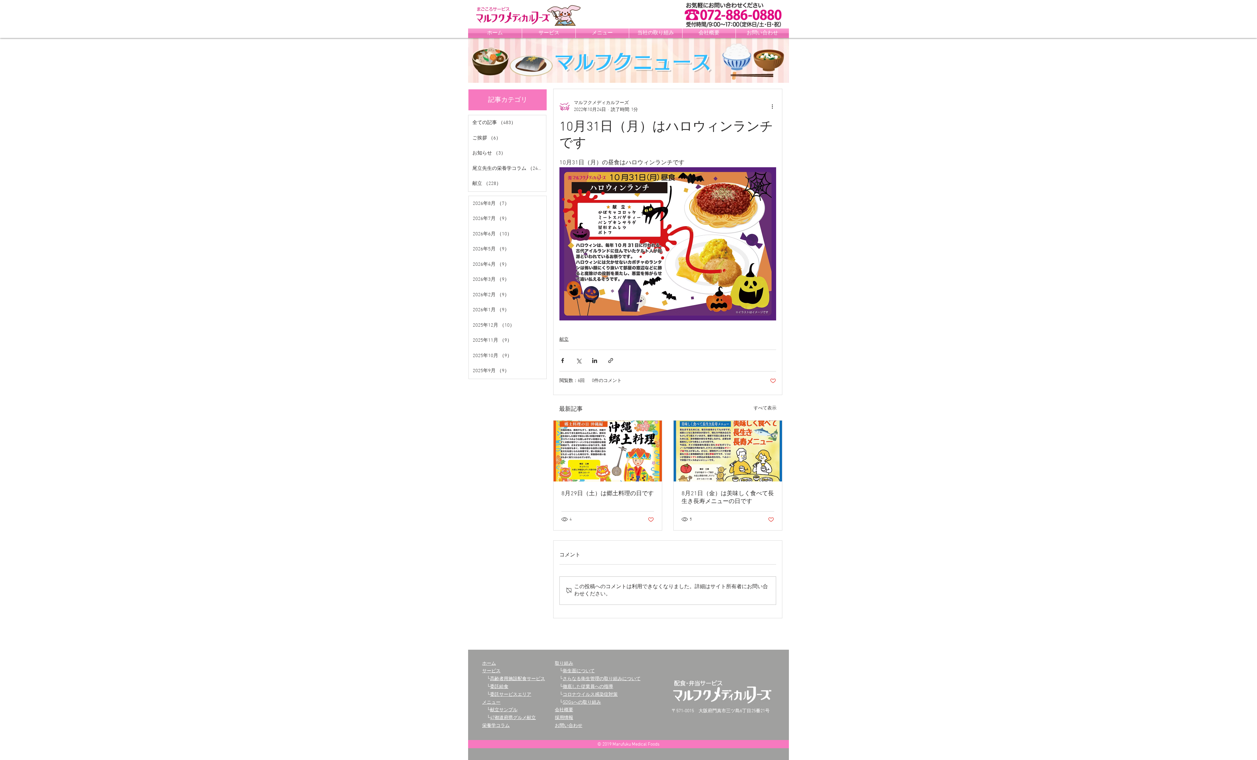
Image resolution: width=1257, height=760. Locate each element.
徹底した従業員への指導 (588, 687)
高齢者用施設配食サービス (517, 679)
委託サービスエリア (510, 694)
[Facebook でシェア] (562, 360)
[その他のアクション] (772, 106)
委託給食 (499, 687)
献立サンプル (504, 710)
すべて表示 (765, 408)
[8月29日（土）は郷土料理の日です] (608, 451)
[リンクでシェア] (611, 360)
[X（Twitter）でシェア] (578, 360)
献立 (564, 339)
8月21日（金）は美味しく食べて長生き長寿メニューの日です (728, 497)
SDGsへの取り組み (582, 702)
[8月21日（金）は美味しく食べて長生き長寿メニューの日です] (728, 451)
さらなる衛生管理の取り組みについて (602, 679)
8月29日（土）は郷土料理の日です (607, 493)
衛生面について (579, 671)
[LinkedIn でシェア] (595, 360)
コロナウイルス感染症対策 (590, 694)
